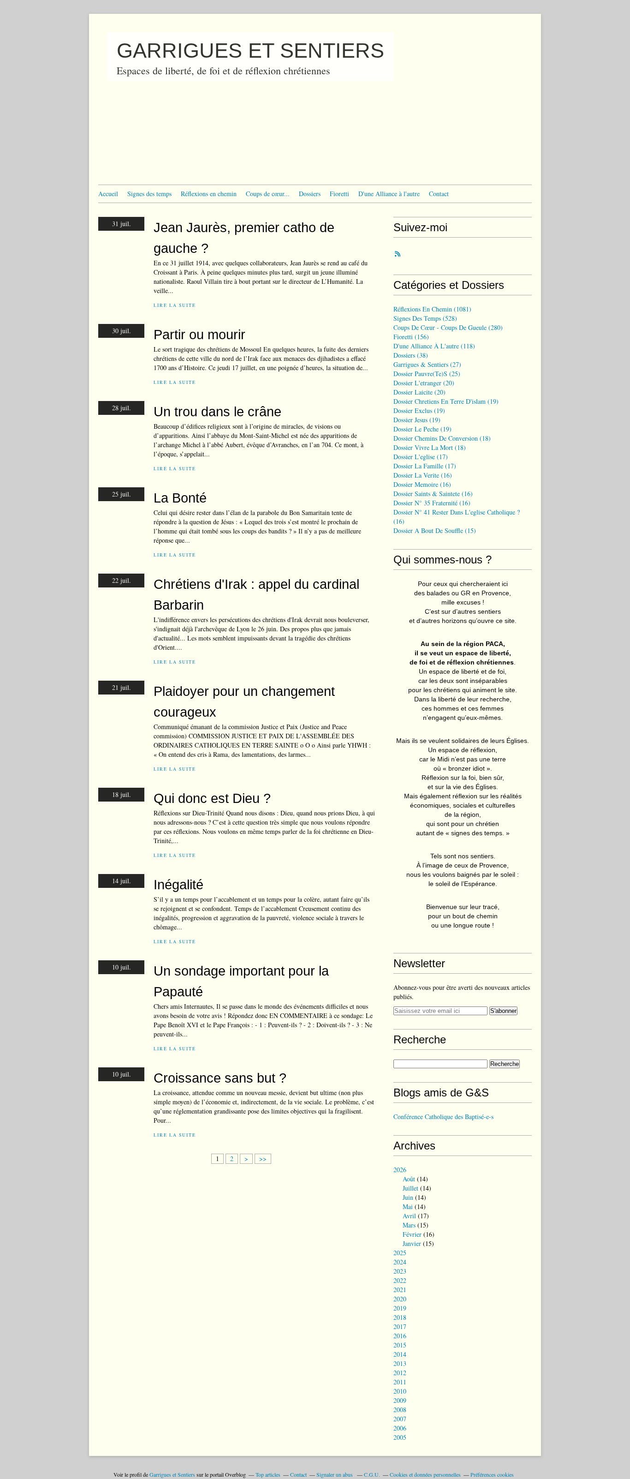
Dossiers (310, 193)
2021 (399, 1289)
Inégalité (178, 884)
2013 (399, 1363)
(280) (448, 327)
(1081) (432, 309)
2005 (399, 1437)
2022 (399, 1280)
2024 (399, 1261)
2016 (399, 1335)
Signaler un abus (335, 1474)
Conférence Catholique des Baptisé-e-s (443, 1116)
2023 (399, 1271)
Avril (409, 1215)
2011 (399, 1381)
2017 (399, 1326)
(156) (411, 336)
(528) (425, 318)
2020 (399, 1298)
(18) (442, 438)
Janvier (412, 1243)
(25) (426, 373)
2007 (399, 1418)
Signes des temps (149, 193)
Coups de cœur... (268, 193)
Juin (408, 1197)
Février (412, 1234)
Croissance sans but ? (220, 1077)
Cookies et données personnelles (425, 1474)
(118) (434, 345)
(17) (420, 456)
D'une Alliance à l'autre (389, 193)
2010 (399, 1391)
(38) (410, 355)
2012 (399, 1372)
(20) (423, 382)
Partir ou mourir (199, 334)
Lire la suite (175, 305)
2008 (399, 1409)
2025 (399, 1252)
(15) (434, 530)
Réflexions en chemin (209, 193)
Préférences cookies (492, 1474)
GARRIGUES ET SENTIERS (250, 50)
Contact (439, 193)
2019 (399, 1308)
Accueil (108, 193)
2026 (399, 1169)
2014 (399, 1354)
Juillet (410, 1188)
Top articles (268, 1474)
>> (263, 1158)
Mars (409, 1225)
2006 (399, 1428)
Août (409, 1178)
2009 (399, 1400)
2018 (399, 1317)
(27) (427, 364)
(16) (422, 475)
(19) (446, 401)
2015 (399, 1345)
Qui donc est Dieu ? (212, 798)
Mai (408, 1206)
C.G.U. (372, 1474)
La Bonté (180, 497)
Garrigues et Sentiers (172, 1474)
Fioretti (339, 193)
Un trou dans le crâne (217, 411)
